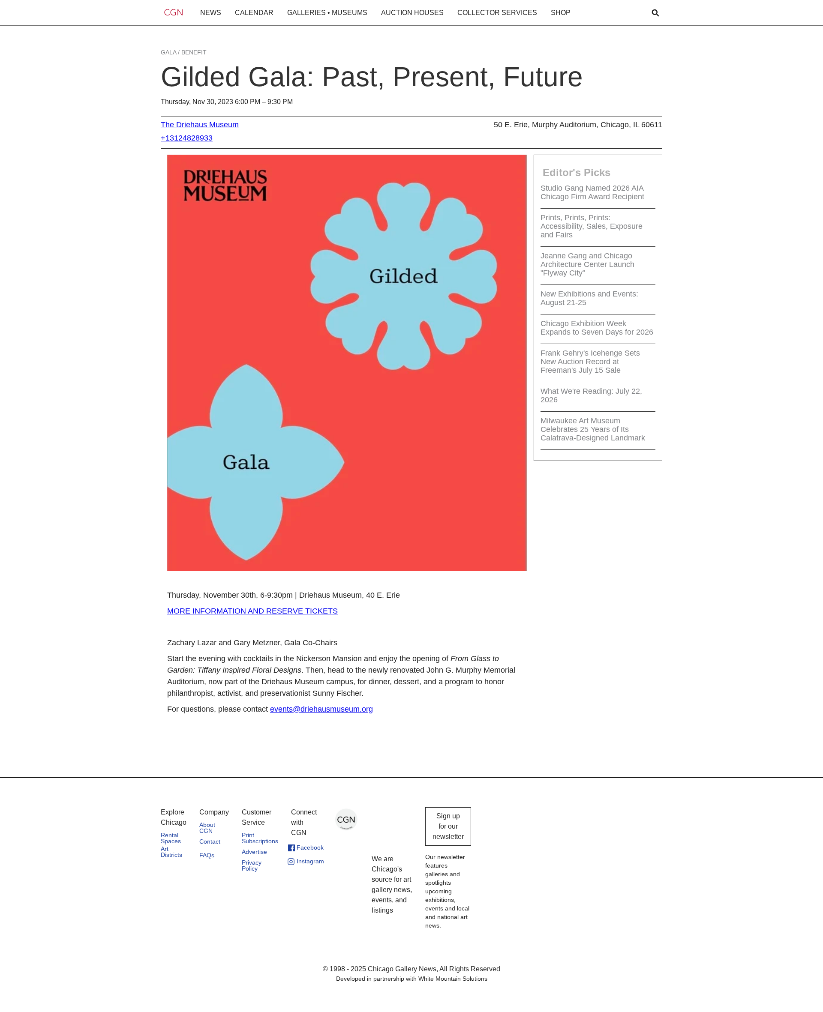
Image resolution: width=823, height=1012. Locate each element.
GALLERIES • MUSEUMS (327, 12)
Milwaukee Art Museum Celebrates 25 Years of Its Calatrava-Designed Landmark (593, 429)
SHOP (561, 12)
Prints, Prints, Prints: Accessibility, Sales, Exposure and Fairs (592, 226)
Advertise (254, 852)
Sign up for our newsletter (448, 826)
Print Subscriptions (260, 838)
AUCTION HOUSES (412, 12)
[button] (210, 13)
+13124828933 (187, 138)
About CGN (207, 828)
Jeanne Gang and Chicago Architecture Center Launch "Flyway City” (587, 264)
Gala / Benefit (184, 52)
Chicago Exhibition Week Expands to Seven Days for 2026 (597, 327)
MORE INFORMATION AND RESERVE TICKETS (252, 611)
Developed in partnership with (411, 978)
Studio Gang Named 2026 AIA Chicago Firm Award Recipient (592, 192)
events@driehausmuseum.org (321, 709)
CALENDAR (254, 12)
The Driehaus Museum (200, 124)
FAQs (206, 855)
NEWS (210, 12)
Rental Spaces (171, 838)
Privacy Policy (251, 865)
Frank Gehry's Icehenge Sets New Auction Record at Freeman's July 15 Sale (590, 361)
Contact (209, 841)
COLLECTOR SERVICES (497, 12)
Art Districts (171, 852)
